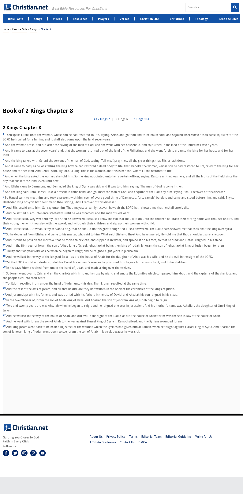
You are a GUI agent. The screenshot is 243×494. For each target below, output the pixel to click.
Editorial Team (151, 436)
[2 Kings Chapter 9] (141, 119)
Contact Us (127, 442)
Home (6, 29)
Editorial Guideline (178, 436)
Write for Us (203, 436)
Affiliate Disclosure (103, 442)
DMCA (142, 442)
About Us (96, 436)
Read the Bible (19, 29)
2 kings (33, 29)
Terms (133, 436)
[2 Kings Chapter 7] (101, 119)
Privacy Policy (115, 436)
